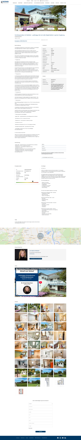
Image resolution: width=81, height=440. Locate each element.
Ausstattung (20, 28)
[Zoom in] (80, 228)
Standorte (28, 0)
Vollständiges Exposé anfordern (48, 157)
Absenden (40, 431)
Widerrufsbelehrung (37, 437)
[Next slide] (65, 18)
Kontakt (32, 0)
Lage (30, 28)
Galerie (51, 28)
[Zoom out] (80, 230)
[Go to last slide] (16, 18)
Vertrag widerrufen (44, 437)
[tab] (30, 30)
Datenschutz (22, 437)
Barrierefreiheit (31, 437)
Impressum (17, 437)
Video (41, 28)
